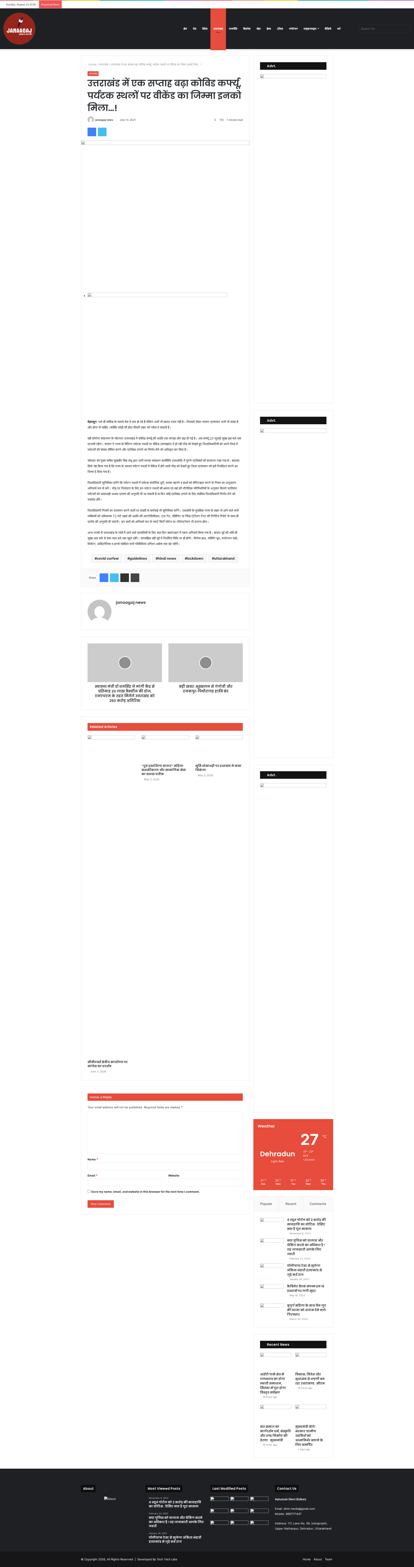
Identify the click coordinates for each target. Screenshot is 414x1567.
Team (328, 1559)
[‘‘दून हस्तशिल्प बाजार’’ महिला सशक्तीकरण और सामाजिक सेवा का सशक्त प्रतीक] (165, 748)
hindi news (167, 558)
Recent (290, 1204)
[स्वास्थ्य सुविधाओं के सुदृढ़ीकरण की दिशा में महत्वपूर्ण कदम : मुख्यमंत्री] (219, 1526)
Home (92, 64)
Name (93, 1159)
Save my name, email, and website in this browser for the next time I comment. (145, 1191)
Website (173, 1175)
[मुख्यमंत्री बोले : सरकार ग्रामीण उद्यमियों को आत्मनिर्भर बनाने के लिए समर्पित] (310, 1413)
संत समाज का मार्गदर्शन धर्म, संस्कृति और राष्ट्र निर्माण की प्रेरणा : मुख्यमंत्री (275, 1433)
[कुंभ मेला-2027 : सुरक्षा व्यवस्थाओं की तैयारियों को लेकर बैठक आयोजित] (259, 1526)
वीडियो (328, 28)
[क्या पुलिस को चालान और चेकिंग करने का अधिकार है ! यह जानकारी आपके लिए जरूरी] (272, 1246)
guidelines (138, 558)
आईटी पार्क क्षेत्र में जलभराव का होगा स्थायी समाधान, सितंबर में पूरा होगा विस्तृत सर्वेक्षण (273, 1383)
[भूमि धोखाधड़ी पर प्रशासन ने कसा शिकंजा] (219, 748)
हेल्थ (269, 28)
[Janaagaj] (19, 28)
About (318, 1559)
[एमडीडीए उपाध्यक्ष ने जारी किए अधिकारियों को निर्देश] (239, 1526)
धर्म (338, 28)
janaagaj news (104, 119)
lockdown (195, 558)
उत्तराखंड (218, 28)
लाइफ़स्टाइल (310, 28)
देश (194, 28)
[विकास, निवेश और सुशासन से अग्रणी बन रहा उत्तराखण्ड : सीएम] (310, 1361)
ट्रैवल (280, 28)
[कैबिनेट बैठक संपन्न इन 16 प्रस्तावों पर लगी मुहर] (272, 1292)
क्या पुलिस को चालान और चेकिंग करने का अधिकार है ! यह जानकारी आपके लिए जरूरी (306, 1247)
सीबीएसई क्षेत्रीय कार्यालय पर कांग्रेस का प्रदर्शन (108, 1064)
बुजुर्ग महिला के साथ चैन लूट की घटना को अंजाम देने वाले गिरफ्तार (306, 1310)
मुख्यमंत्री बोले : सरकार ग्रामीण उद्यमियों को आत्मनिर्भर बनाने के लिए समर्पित (309, 1436)
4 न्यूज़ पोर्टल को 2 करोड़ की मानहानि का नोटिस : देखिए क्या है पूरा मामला (306, 1224)
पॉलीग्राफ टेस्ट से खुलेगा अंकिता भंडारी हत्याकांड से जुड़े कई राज (304, 1270)
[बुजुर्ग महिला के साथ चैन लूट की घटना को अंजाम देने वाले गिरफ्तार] (272, 1311)
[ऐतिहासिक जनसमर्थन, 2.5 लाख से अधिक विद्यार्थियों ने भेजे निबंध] (219, 1502)
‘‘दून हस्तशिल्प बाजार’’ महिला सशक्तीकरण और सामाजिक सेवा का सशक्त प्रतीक (163, 770)
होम (185, 28)
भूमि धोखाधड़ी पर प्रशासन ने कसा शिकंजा (218, 768)
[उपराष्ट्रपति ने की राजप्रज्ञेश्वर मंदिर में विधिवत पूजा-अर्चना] (259, 1514)
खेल (259, 28)
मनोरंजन (293, 28)
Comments (318, 1204)
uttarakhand (224, 558)
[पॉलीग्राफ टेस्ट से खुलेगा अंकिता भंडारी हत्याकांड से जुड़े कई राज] (272, 1272)
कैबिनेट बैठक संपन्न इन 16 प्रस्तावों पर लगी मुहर (305, 1288)
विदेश (204, 28)
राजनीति (233, 28)
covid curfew (108, 558)
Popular (266, 1204)
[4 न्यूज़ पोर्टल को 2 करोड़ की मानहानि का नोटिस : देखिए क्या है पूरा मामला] (272, 1226)
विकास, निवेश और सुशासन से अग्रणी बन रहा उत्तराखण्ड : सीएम (310, 1379)
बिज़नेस (247, 28)
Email (92, 1175)
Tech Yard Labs (167, 1559)
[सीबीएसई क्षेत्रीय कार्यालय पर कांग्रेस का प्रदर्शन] (111, 896)
